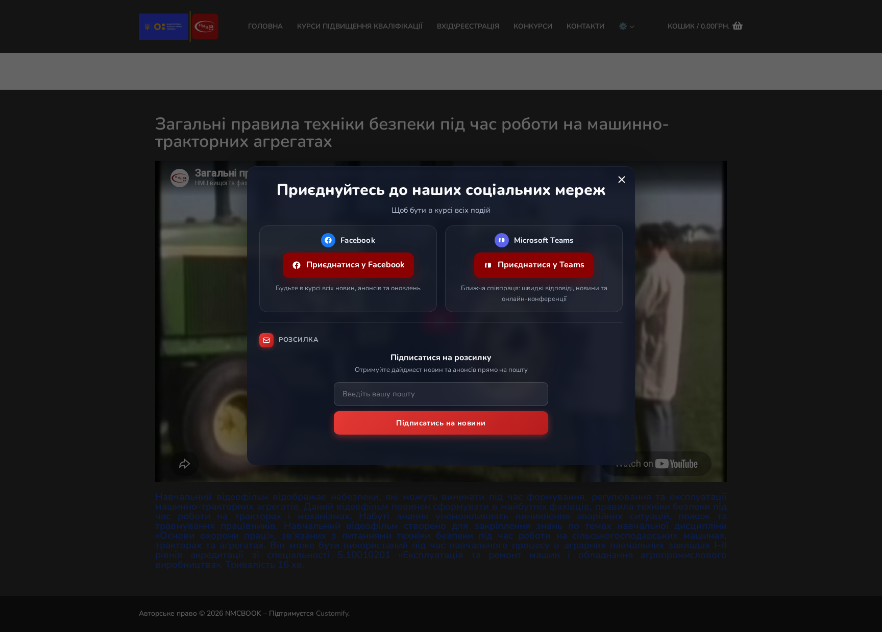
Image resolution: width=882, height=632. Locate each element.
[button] (622, 179)
